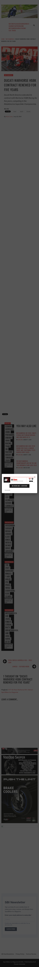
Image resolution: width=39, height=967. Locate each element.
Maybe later (7, 490)
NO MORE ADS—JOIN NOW (19, 486)
